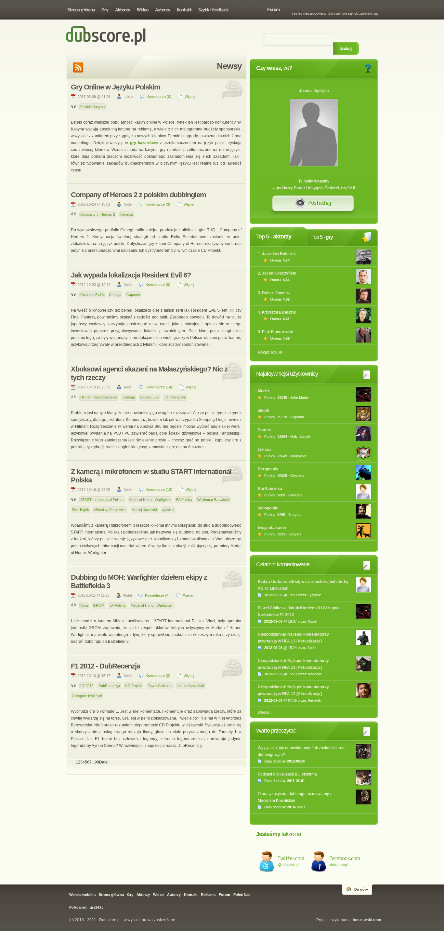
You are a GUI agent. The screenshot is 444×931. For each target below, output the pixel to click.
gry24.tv (96, 907)
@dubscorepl (288, 865)
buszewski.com (367, 920)
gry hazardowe (145, 143)
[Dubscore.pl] (149, 26)
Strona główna (82, 10)
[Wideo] (143, 10)
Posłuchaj (314, 207)
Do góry (361, 889)
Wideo (158, 895)
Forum (273, 10)
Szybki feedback (213, 10)
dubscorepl (338, 865)
